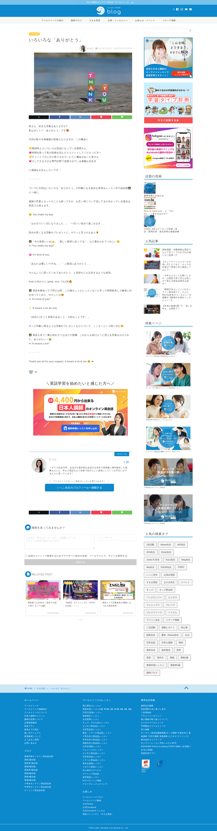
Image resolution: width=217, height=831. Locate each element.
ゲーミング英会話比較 (34, 790)
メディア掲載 (169, 20)
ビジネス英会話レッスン (94, 726)
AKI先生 (181, 544)
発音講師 (163, 736)
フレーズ (170, 605)
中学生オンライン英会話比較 (37, 787)
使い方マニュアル (32, 733)
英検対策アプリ (148, 753)
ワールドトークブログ (93, 797)
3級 (121, 709)
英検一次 (180, 746)
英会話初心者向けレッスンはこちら (159, 419)
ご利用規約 (146, 712)
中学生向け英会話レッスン (95, 740)
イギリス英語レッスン (93, 767)
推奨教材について (32, 736)
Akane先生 (165, 544)
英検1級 (184, 657)
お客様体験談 (30, 723)
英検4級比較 (30, 777)
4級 (125, 709)
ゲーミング (182, 736)
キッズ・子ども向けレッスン (96, 723)
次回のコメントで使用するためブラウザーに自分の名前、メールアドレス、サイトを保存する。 (79, 556)
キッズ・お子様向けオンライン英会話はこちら (163, 388)
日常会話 (150, 642)
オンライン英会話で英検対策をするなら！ (161, 356)
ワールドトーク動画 (92, 800)
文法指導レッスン (91, 719)
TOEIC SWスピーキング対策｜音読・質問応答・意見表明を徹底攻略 (161, 230)
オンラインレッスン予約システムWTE (159, 743)
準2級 (116, 709)
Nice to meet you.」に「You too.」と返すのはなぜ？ (158, 212)
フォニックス (153, 605)
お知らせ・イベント (145, 20)
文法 (187, 635)
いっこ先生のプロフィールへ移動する (79, 487)
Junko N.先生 (153, 559)
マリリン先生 (153, 620)
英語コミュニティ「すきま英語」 (98, 814)
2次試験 (150, 544)
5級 (129, 709)
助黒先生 (150, 635)
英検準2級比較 (31, 770)
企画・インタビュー (118, 20)
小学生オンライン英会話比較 (37, 783)
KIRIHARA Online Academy (154, 746)
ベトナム (172, 612)
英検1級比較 (30, 760)
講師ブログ (76, 20)
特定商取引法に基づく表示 (153, 709)
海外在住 (150, 650)
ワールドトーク (31, 706)
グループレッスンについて (95, 784)
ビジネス (172, 597)
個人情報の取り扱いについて (154, 719)
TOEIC (181, 567)
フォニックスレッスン (93, 750)
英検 (172, 657)
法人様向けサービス (92, 770)
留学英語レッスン (91, 777)
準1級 (106, 709)
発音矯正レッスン (91, 716)
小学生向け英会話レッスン (95, 736)
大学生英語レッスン (92, 746)
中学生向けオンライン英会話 (154, 523)
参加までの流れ (31, 729)
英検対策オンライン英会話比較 (38, 756)
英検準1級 (175, 665)
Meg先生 (185, 559)
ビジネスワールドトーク (152, 723)
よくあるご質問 (31, 740)
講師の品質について (33, 719)
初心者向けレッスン (92, 706)
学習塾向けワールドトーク (153, 726)
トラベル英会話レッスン (94, 760)
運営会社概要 (147, 706)
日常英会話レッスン (92, 729)
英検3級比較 (30, 773)
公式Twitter (88, 804)
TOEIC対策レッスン (92, 712)
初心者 (184, 627)
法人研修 (148, 750)
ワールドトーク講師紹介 (35, 709)
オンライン (150, 451)
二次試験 (150, 627)
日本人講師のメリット (34, 716)
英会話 (156, 451)
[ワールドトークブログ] (108, 14)
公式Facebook (89, 807)
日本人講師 (167, 642)
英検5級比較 (30, 780)
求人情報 (145, 729)
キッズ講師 (172, 733)
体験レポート (168, 627)
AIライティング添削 (92, 780)
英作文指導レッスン (92, 763)
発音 (148, 657)
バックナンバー (154, 597)
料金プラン (29, 726)
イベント (185, 582)
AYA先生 (150, 552)
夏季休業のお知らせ (154, 196)
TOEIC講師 (153, 736)
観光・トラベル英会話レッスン (97, 733)
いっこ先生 (152, 574)
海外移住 (165, 650)
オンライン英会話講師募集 (153, 733)
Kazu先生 (170, 559)
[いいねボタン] (31, 372)
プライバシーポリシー (151, 716)
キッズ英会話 (166, 590)
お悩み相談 (169, 574)
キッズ (149, 590)
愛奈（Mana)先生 (170, 635)
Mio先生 (150, 567)
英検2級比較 (30, 766)
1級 (101, 709)
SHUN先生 (166, 567)
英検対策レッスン (155, 665)
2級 (111, 709)
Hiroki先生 (166, 552)
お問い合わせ (30, 743)
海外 (181, 642)
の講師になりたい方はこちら (169, 451)
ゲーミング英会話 (91, 774)
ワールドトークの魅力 (52, 20)
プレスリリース (154, 612)
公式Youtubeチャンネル (94, 811)
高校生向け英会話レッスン (95, 743)
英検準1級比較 (31, 763)
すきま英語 (94, 20)
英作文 (160, 657)
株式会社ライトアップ (151, 740)
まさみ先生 (169, 582)
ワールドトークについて (35, 712)
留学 (179, 650)
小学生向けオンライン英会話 (154, 487)
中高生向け (183, 733)
